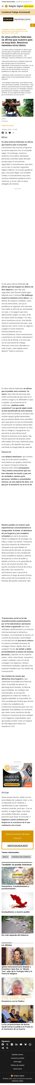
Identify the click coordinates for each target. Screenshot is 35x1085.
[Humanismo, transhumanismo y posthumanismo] (17, 876)
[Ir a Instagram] (12, 1044)
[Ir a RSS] (7, 1048)
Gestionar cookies (17, 1081)
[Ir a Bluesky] (26, 1044)
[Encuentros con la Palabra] (17, 986)
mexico (5, 857)
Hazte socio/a (28, 6)
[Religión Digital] (14, 6)
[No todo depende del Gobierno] (17, 925)
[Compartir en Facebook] (3, 133)
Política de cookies (17, 1065)
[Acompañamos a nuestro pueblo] (17, 901)
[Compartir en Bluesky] (10, 133)
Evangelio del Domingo (21, 857)
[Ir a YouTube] (21, 1044)
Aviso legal (17, 1062)
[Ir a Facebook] (3, 1044)
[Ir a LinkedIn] (16, 1044)
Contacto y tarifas (17, 1058)
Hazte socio (17, 1069)
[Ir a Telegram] (3, 1048)
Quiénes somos (17, 1055)
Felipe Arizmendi (8, 125)
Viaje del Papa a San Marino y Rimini (23, 19)
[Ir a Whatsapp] (30, 1044)
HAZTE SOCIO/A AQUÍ (17, 845)
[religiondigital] (17, 1075)
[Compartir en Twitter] (6, 133)
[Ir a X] (7, 1044)
